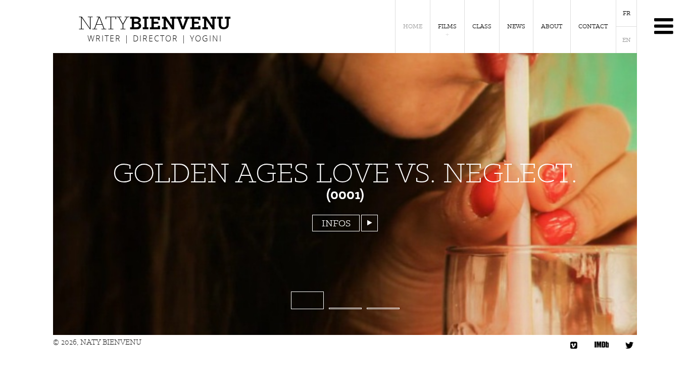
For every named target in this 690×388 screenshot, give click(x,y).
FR (626, 13)
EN (626, 40)
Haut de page (663, 361)
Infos (336, 223)
